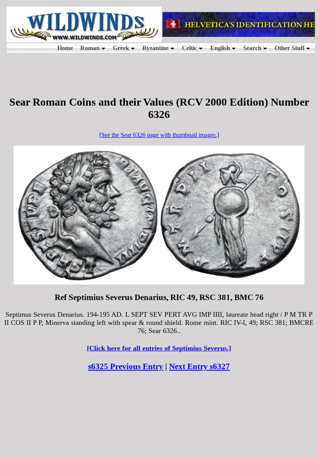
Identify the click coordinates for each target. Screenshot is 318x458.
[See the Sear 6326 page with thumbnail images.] (159, 135)
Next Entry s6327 (199, 366)
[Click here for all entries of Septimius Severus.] (159, 348)
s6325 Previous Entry (125, 366)
